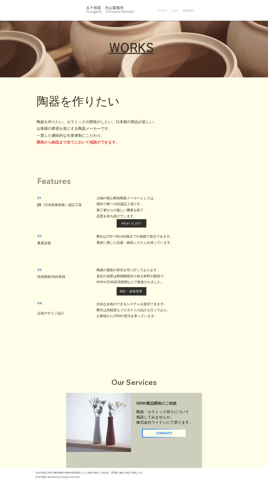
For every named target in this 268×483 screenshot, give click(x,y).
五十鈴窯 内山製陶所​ (105, 8)
